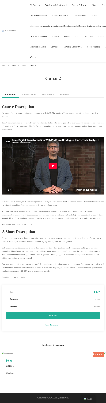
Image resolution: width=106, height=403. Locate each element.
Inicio (77, 36)
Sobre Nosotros (93, 47)
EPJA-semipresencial (38, 36)
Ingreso (67, 36)
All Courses (35, 5)
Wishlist (33, 57)
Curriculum (29, 94)
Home (4, 66)
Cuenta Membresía (60, 15)
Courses (13, 66)
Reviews (64, 94)
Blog (94, 5)
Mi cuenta (89, 36)
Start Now (53, 316)
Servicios (54, 47)
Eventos (55, 36)
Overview (10, 94)
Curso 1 (10, 365)
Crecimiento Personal (38, 15)
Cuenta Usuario (79, 15)
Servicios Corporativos (73, 47)
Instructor (48, 94)
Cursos (94, 15)
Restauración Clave (38, 47)
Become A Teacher (79, 5)
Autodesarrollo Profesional (56, 5)
